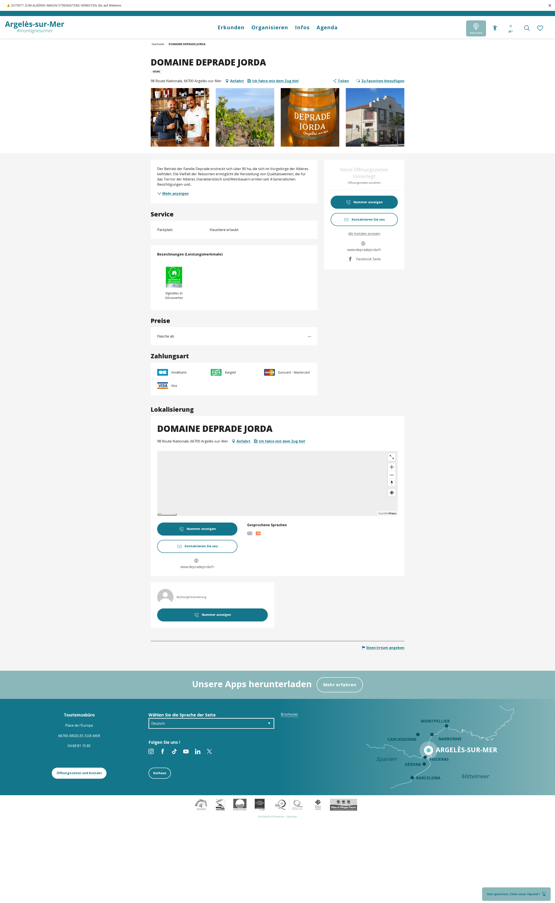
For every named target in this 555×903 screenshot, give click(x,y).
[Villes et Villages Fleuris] (343, 804)
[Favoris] (540, 28)
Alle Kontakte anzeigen (364, 233)
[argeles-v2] (34, 27)
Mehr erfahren (339, 685)
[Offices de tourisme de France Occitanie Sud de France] (289, 804)
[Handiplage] (220, 804)
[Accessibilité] (495, 28)
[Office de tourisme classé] (259, 804)
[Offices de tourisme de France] (318, 804)
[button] (526, 28)
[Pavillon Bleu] (240, 804)
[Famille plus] (201, 804)
